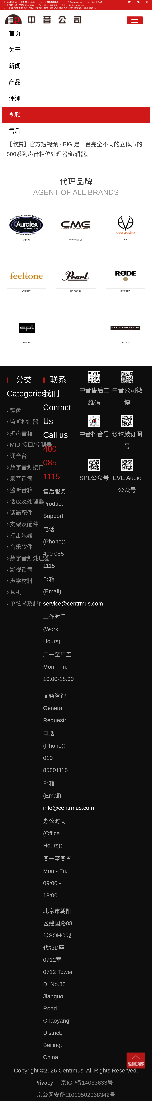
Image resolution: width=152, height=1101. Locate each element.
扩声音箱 (21, 433)
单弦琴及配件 (27, 603)
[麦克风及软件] (125, 276)
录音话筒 (21, 479)
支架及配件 (24, 524)
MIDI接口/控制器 (31, 445)
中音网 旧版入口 (96, 2)
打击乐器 (21, 535)
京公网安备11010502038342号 (76, 1095)
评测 (15, 98)
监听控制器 (24, 422)
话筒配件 (21, 513)
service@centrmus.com (73, 603)
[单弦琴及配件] (26, 276)
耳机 (15, 592)
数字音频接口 (27, 467)
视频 (15, 114)
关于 (15, 49)
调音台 (18, 456)
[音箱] (125, 224)
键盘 (15, 410)
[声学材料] (26, 224)
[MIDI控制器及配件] (76, 224)
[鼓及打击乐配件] (76, 276)
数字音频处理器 (30, 558)
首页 (15, 33)
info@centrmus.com (68, 808)
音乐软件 (21, 547)
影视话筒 (21, 569)
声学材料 (21, 581)
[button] (138, 2)
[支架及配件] (125, 327)
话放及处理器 (27, 501)
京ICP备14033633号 (87, 1083)
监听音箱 (21, 490)
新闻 (15, 66)
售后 (15, 131)
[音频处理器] (26, 327)
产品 (15, 82)
